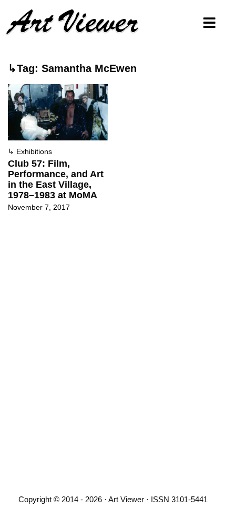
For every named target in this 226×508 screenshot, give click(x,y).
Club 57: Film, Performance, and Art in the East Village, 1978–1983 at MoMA (56, 179)
